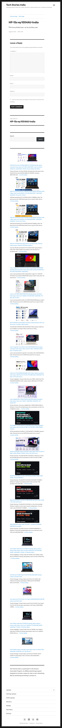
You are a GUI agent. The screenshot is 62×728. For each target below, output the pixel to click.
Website (12, 91)
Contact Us (32, 723)
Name (12, 75)
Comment (13, 51)
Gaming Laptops (11, 694)
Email (12, 83)
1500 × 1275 (20, 31)
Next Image (21, 16)
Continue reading (23, 175)
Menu (54, 5)
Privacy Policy (39, 723)
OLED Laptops (10, 698)
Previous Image (13, 16)
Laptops (8, 690)
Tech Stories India (16, 4)
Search (12, 136)
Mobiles (8, 706)
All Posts (8, 713)
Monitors (9, 702)
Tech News (9, 709)
